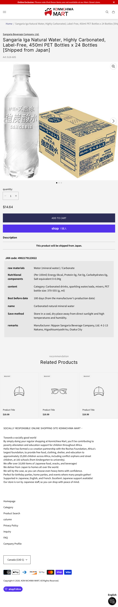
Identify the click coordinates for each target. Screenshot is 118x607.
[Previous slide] (4, 121)
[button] (56, 182)
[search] (107, 12)
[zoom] (113, 66)
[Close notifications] (113, 2)
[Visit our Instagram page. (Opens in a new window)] (6, 490)
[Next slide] (113, 121)
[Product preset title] (19, 391)
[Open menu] (4, 12)
